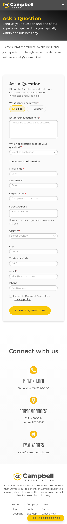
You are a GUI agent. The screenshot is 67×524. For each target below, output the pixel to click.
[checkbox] (10, 296)
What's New (49, 513)
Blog (14, 509)
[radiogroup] (33, 108)
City (11, 246)
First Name (15, 168)
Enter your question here (24, 117)
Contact (31, 509)
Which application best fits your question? (28, 145)
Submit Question (30, 310)
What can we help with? (23, 103)
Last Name (15, 180)
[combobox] (33, 152)
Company (32, 504)
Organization (17, 193)
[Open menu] (63, 5)
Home (15, 504)
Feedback (17, 513)
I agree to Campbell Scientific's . (31, 298)
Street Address (18, 206)
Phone (13, 283)
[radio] (13, 109)
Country (14, 230)
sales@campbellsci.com (33, 452)
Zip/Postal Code (18, 258)
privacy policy (22, 299)
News (45, 504)
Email (12, 271)
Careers (46, 509)
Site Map (32, 513)
